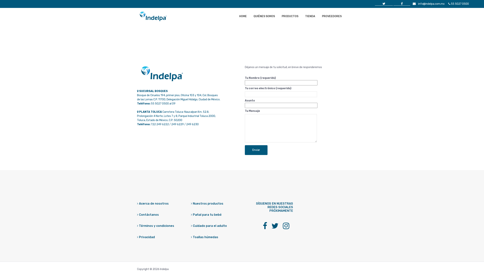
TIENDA (310, 16)
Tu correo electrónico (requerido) (268, 88)
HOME (243, 16)
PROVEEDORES (332, 16)
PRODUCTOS (290, 16)
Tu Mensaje (252, 111)
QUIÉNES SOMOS (264, 16)
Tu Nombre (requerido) (260, 78)
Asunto (250, 100)
